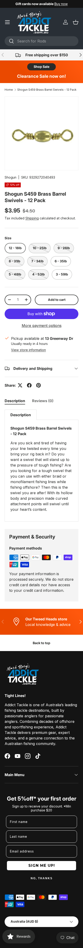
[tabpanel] (41, 466)
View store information (28, 350)
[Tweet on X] (20, 385)
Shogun (10, 177)
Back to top (41, 643)
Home (9, 89)
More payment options (42, 325)
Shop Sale (41, 67)
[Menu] (7, 22)
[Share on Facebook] (29, 385)
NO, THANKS (42, 878)
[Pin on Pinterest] (38, 385)
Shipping (32, 218)
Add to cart (56, 300)
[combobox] (41, 41)
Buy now (61, 4)
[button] (76, 22)
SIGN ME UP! (41, 865)
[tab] (15, 401)
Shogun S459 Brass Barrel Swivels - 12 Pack (47, 89)
